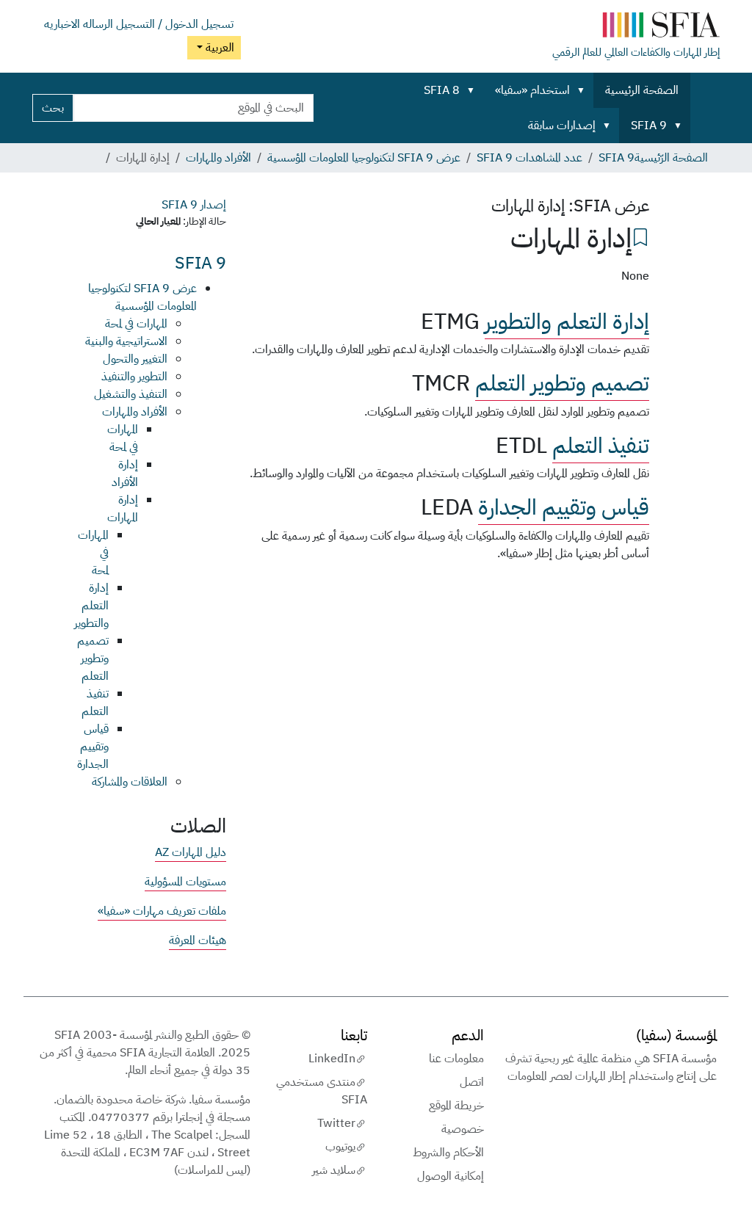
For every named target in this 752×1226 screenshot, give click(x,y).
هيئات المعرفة (197, 940)
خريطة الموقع (456, 1105)
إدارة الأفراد (125, 473)
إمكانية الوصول (450, 1176)
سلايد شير (333, 1170)
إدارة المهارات (122, 508)
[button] (583, 90)
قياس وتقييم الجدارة (563, 507)
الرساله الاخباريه (78, 24)
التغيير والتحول (135, 359)
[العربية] (636, 28)
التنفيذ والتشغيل (130, 394)
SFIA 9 (649, 125)
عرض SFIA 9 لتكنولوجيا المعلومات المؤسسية (363, 158)
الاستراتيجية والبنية (126, 341)
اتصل (472, 1082)
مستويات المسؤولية (185, 882)
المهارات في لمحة (136, 324)
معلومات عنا (456, 1058)
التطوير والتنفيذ (134, 376)
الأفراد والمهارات (218, 158)
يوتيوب (340, 1147)
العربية (218, 48)
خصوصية (462, 1129)
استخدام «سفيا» (532, 90)
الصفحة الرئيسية (642, 90)
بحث (53, 108)
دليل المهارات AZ (190, 852)
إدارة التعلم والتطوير (567, 321)
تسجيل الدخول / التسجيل (175, 24)
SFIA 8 (442, 90)
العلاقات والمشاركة (129, 782)
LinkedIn (331, 1058)
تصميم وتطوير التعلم (562, 383)
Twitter (336, 1123)
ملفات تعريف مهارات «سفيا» (162, 911)
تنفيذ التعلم (600, 446)
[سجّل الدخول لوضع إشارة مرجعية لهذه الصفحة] (640, 235)
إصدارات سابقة (562, 125)
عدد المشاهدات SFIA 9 (529, 158)
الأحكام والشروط (448, 1152)
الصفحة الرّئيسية (671, 158)
